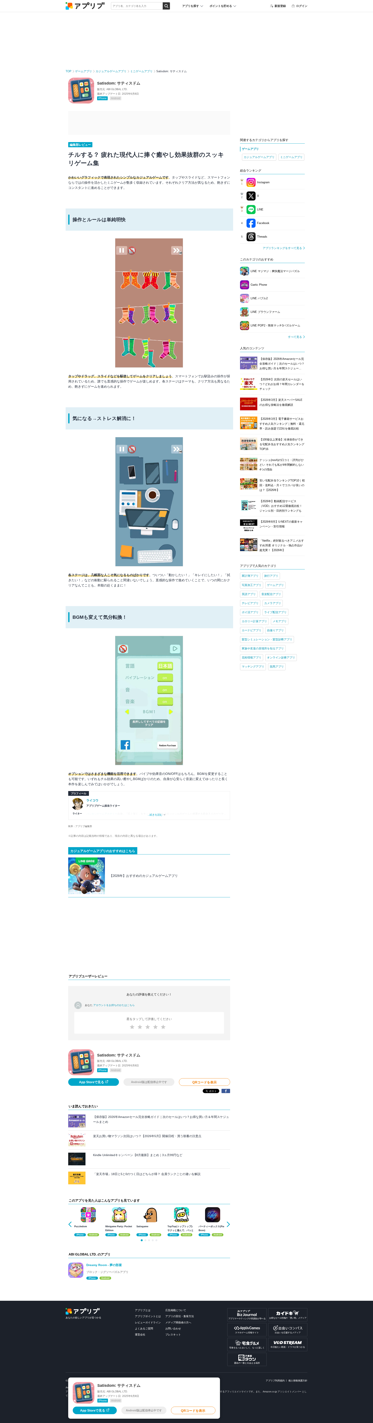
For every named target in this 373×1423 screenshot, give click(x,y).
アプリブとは (142, 1310)
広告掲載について (175, 1310)
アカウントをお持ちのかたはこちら (114, 1005)
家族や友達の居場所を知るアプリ (263, 648)
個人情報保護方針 (297, 1380)
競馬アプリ (277, 666)
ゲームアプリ (83, 71)
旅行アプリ (271, 575)
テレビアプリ (250, 603)
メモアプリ (280, 621)
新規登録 (280, 6)
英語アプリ (249, 594)
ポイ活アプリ (250, 612)
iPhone (102, 98)
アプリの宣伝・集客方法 (179, 1316)
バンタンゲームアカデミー (101, 813)
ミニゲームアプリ (141, 71)
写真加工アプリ (251, 585)
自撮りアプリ (275, 630)
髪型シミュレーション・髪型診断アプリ (267, 639)
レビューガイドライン (148, 1322)
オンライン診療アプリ (281, 657)
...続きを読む (155, 814)
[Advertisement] (149, 936)
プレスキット (173, 1334)
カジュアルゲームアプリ (111, 71)
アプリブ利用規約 (275, 1380)
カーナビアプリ (251, 630)
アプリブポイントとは (148, 1316)
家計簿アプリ (250, 575)
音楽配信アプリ (271, 594)
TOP (68, 71)
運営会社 (140, 1334)
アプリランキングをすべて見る (282, 248)
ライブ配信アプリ (275, 612)
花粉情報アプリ (251, 657)
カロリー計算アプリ (254, 621)
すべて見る (295, 337)
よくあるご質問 (144, 1328)
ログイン (301, 6)
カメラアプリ (272, 603)
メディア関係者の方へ (178, 1322)
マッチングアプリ (253, 666)
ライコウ (92, 800)
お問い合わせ (173, 1328)
